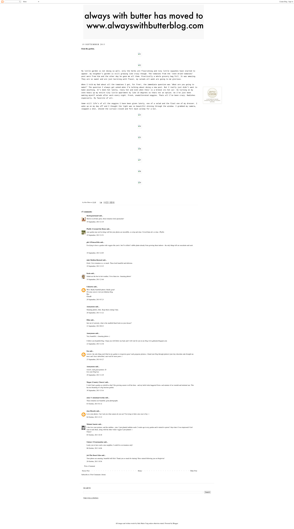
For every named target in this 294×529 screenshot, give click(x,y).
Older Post (193, 471)
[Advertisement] (220, 57)
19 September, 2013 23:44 (95, 279)
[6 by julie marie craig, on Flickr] (139, 149)
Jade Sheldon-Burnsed (94, 260)
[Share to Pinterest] (113, 202)
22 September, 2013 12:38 (95, 344)
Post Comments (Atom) (98, 474)
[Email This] (105, 202)
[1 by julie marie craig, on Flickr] (139, 54)
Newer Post (85, 471)
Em (88, 351)
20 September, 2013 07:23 (95, 299)
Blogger (175, 523)
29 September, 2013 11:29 (95, 375)
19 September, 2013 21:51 (95, 235)
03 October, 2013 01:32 (94, 404)
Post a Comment (89, 466)
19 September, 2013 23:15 (95, 266)
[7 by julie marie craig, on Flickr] (139, 160)
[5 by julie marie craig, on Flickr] (139, 137)
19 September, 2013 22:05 (95, 253)
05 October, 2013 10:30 (94, 435)
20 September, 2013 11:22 (95, 313)
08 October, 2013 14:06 (94, 448)
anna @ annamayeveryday (96, 397)
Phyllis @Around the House (96, 229)
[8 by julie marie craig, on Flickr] (139, 171)
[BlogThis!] (107, 202)
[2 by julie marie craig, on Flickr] (139, 65)
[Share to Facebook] (111, 202)
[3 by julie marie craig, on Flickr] (139, 115)
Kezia (88, 273)
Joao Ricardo (91, 411)
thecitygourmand (93, 215)
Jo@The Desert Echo (94, 455)
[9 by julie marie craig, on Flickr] (139, 182)
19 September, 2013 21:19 (95, 222)
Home (140, 471)
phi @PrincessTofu (93, 242)
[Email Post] (100, 202)
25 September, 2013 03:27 (95, 359)
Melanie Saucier (92, 424)
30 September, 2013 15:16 (95, 390)
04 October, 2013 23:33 (94, 417)
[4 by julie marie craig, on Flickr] (139, 126)
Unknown (90, 286)
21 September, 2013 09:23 (95, 326)
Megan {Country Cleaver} (96, 382)
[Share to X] (109, 202)
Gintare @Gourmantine (95, 442)
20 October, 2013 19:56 (94, 461)
